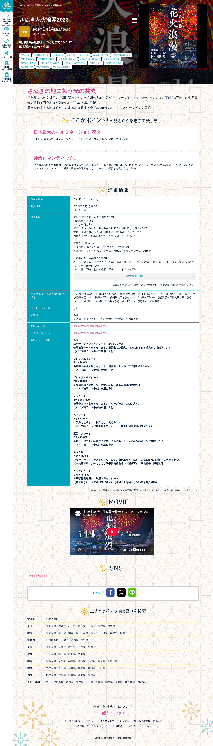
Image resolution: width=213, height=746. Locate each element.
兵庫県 (72, 661)
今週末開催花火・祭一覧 (7, 80)
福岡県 (69, 682)
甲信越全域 (52, 640)
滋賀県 (82, 661)
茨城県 (104, 633)
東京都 (62, 633)
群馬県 (114, 633)
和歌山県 (113, 661)
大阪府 (62, 661)
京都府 (91, 661)
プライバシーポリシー (139, 726)
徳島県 (72, 675)
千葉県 (84, 633)
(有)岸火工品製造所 (62, 67)
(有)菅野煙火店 (28, 59)
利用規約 (118, 726)
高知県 (82, 675)
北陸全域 (51, 654)
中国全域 (51, 668)
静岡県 (91, 647)
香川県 (62, 675)
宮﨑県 (119, 682)
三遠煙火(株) (27, 67)
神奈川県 (73, 633)
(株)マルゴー (96, 63)
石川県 (72, 654)
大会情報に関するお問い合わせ (91, 726)
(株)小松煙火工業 (101, 55)
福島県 (111, 626)
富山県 (62, 654)
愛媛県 (91, 675)
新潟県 (74, 640)
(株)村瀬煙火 (43, 67)
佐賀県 (79, 682)
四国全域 (51, 675)
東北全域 (51, 626)
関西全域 (51, 661)
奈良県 (101, 661)
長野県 (84, 640)
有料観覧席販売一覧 (6, 46)
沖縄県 (141, 682)
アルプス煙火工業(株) (51, 63)
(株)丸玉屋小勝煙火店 (90, 59)
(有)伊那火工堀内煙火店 (75, 63)
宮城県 (101, 626)
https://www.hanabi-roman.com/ (90, 326)
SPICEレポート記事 (7, 68)
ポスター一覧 (7, 57)
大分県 (89, 682)
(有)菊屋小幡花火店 (68, 59)
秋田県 (72, 626)
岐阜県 (72, 647)
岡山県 (62, 668)
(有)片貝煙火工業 (112, 59)
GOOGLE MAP (134, 276)
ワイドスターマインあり (78, 55)
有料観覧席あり (41, 55)
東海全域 (51, 647)
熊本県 (109, 682)
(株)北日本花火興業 (122, 55)
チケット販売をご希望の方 (100, 721)
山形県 (91, 626)
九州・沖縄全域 (55, 682)
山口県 (101, 668)
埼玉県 (94, 633)
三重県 (82, 647)
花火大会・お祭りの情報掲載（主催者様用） (143, 721)
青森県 (62, 626)
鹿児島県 (130, 682)
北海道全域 (52, 619)
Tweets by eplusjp (37, 576)
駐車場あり (58, 55)
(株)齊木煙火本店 (114, 63)
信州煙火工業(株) (29, 63)
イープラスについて (70, 721)
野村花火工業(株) (47, 59)
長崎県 (99, 682)
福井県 (82, 654)
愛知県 (62, 647)
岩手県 (82, 626)
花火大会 (26, 55)
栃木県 (123, 633)
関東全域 (51, 633)
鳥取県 (82, 668)
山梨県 (64, 640)
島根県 (91, 668)
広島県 (72, 668)
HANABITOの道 (6, 34)
